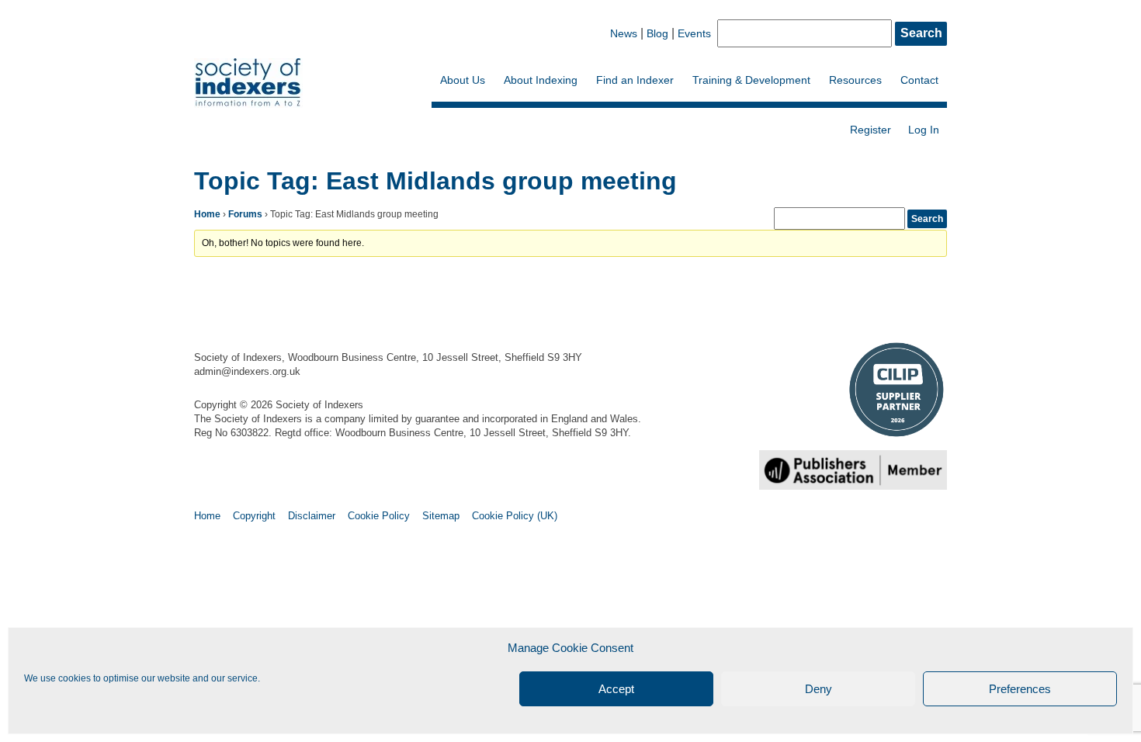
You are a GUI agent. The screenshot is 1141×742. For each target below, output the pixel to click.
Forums (245, 214)
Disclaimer (311, 516)
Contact (919, 80)
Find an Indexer (635, 80)
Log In (923, 129)
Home (207, 214)
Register (870, 129)
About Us (462, 80)
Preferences (1020, 688)
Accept (616, 688)
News (623, 33)
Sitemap (441, 516)
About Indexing (540, 80)
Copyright (254, 516)
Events (694, 33)
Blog (657, 33)
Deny (818, 688)
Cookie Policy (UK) (514, 516)
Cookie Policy (379, 516)
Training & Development (751, 80)
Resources (855, 80)
